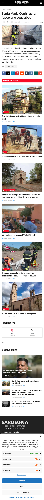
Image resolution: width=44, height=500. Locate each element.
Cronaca (9, 9)
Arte (5, 152)
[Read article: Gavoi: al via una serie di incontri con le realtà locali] (22, 99)
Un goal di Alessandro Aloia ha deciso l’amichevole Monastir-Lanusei (17, 372)
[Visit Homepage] (22, 3)
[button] (41, 436)
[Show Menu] (3, 3)
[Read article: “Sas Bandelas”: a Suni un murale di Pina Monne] (22, 139)
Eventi (5, 111)
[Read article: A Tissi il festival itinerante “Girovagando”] (22, 296)
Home (3, 9)
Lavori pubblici (9, 190)
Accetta (22, 481)
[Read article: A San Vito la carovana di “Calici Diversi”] (22, 218)
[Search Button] (41, 3)
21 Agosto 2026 (7, 316)
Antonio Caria (11, 66)
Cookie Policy (13, 497)
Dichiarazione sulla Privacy (26, 497)
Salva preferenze (22, 492)
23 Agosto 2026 (7, 121)
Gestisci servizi (21, 475)
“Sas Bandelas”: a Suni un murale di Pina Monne (22, 157)
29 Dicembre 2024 (7, 22)
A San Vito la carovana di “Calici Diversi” (18, 235)
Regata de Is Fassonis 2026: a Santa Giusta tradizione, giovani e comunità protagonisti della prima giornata (27, 392)
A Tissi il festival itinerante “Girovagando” (19, 314)
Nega (22, 487)
